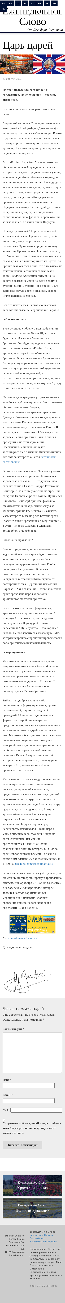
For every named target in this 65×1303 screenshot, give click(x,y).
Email (8, 1095)
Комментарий (13, 1029)
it (18, 3)
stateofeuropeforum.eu (22, 938)
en (3, 3)
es (47, 3)
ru (32, 3)
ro (54, 3)
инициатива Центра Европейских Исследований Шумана (43, 1238)
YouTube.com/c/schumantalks (34, 864)
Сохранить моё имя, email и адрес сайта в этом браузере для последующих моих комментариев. (32, 1128)
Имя (7, 1079)
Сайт (6, 1110)
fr (10, 3)
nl (3, 9)
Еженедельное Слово (32, 15)
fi (25, 3)
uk (39, 3)
